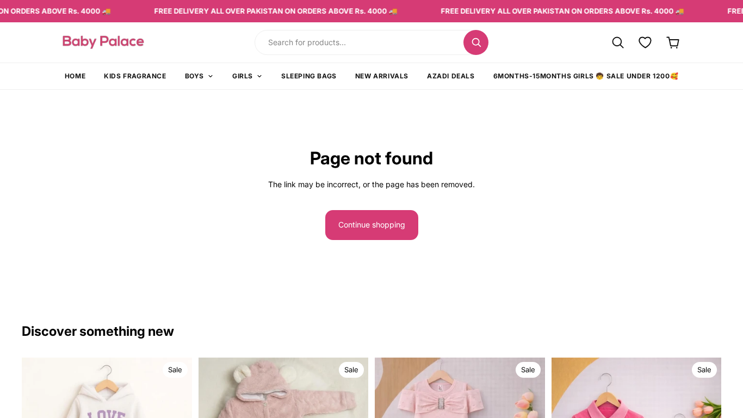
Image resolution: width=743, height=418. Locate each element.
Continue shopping (371, 224)
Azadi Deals (451, 76)
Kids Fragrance (135, 76)
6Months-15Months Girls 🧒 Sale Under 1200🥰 (586, 76)
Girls (242, 76)
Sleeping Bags (309, 76)
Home (75, 76)
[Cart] (673, 42)
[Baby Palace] (133, 42)
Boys (194, 76)
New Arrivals (381, 76)
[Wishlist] (645, 42)
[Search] (475, 42)
